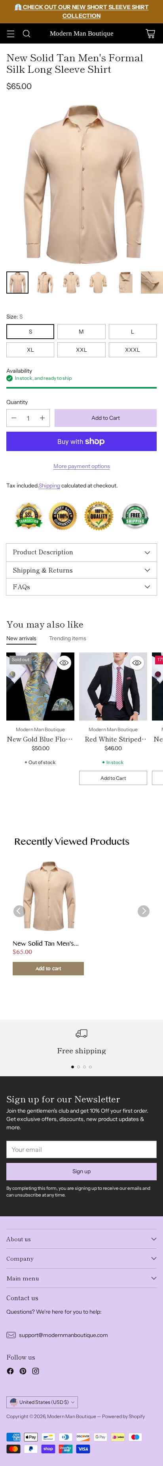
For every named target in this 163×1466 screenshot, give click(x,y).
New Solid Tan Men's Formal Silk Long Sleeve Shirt (48, 944)
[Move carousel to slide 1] (72, 1067)
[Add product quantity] (42, 418)
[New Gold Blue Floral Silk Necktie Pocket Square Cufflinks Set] (40, 686)
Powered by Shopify (123, 1416)
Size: (14, 316)
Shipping (49, 485)
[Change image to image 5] (125, 282)
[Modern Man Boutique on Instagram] (35, 1372)
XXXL (132, 350)
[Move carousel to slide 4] (90, 1067)
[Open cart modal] (150, 33)
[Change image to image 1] (17, 282)
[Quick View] (64, 663)
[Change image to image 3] (71, 282)
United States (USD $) (44, 1402)
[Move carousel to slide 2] (78, 1067)
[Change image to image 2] (44, 282)
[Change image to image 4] (98, 282)
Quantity (17, 402)
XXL (81, 350)
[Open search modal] (26, 33)
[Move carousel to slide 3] (84, 1067)
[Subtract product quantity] (14, 418)
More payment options (81, 466)
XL (30, 350)
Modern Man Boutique (71, 1416)
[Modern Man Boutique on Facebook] (10, 1372)
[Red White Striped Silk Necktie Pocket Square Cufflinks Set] (113, 686)
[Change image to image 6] (152, 282)
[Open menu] (10, 33)
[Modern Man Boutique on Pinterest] (23, 1372)
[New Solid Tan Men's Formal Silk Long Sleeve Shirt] (81, 183)
